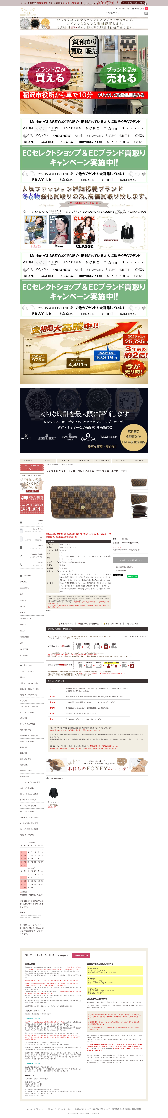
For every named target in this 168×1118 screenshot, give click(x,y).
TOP (47, 465)
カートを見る (141, 9)
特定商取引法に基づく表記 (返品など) (126, 550)
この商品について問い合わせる (131, 560)
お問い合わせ (51, 1109)
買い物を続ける (121, 570)
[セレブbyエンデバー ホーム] (28, 11)
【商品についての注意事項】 (60, 971)
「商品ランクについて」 (91, 534)
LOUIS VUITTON (67, 465)
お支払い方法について (83, 1109)
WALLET (55, 465)
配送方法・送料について (101, 1109)
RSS (133, 1109)
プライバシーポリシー (65, 1109)
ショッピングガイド (50, 1006)
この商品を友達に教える (124, 567)
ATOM (138, 1109)
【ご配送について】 (50, 1044)
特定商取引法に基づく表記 (121, 1109)
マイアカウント (123, 9)
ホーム (29, 1109)
